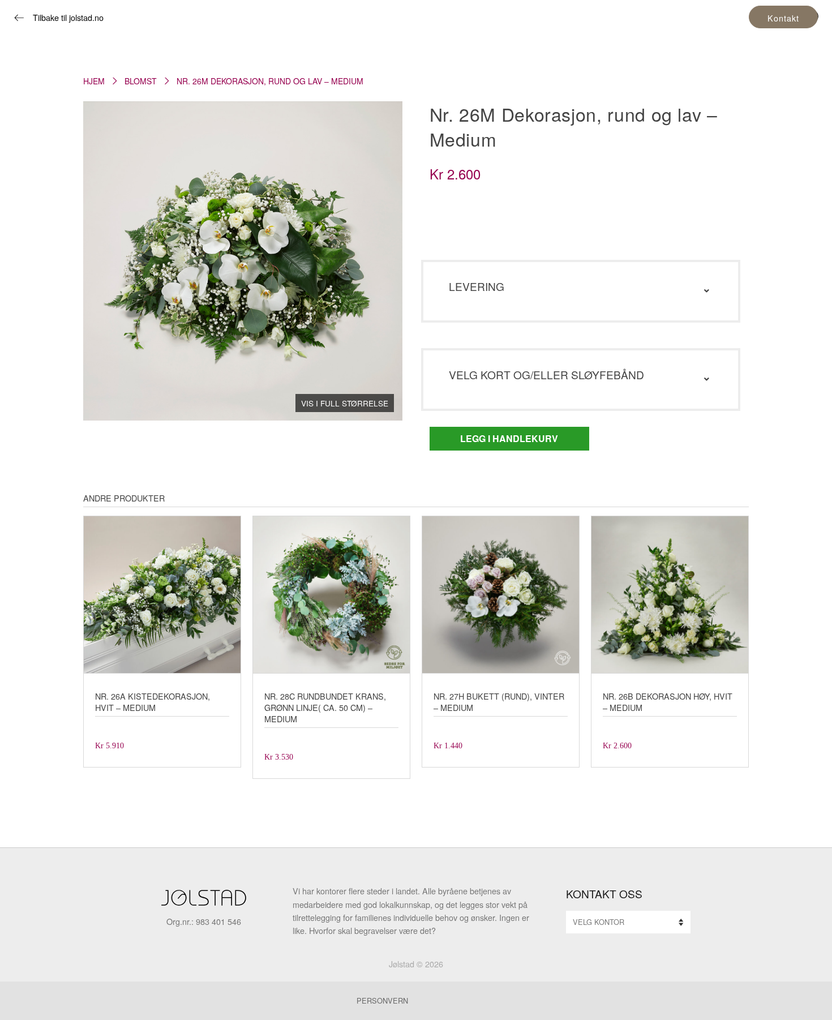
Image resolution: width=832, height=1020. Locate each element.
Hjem (94, 81)
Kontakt (783, 18)
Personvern (382, 1000)
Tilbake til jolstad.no (68, 17)
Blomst (141, 81)
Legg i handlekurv (509, 438)
